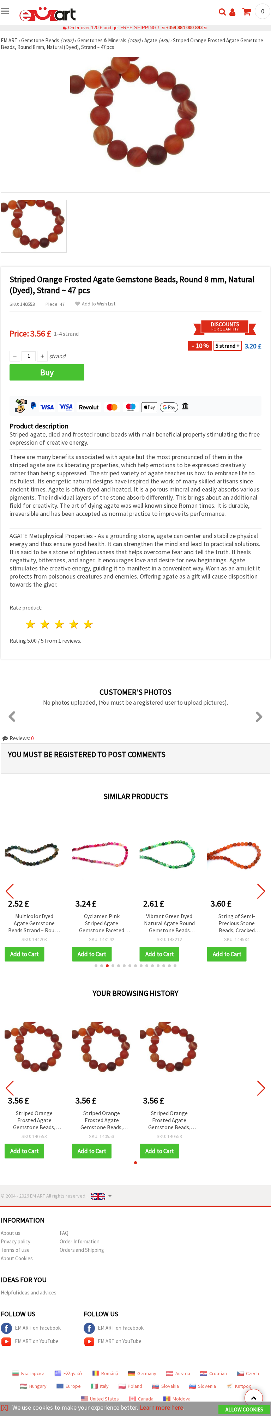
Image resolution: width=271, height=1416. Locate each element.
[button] (96, 965)
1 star (31, 624)
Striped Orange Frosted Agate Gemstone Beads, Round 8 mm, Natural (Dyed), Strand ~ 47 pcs (34, 1120)
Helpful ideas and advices (28, 1292)
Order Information (80, 1241)
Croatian (218, 1373)
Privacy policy (15, 1241)
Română (109, 1373)
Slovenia (207, 1386)
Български (32, 1373)
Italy (104, 1386)
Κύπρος (243, 1386)
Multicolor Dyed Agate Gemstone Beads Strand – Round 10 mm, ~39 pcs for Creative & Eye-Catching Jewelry (34, 924)
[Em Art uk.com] (47, 13)
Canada (145, 1399)
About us (10, 1233)
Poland (135, 1386)
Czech (252, 1373)
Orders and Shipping (82, 1250)
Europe (73, 1386)
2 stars (45, 624)
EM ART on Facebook (38, 1327)
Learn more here (161, 1407)
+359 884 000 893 (184, 27)
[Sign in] (232, 12)
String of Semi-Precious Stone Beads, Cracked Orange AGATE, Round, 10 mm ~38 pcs (237, 924)
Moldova (182, 1399)
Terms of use (15, 1250)
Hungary (38, 1386)
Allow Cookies (244, 1409)
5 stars (88, 624)
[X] (4, 1407)
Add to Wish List (98, 304)
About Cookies (17, 1258)
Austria (182, 1373)
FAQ (64, 1233)
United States (104, 1399)
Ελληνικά (73, 1373)
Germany (146, 1373)
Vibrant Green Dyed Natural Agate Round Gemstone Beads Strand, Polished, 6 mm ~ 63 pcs (169, 924)
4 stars (74, 624)
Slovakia (170, 1386)
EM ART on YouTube (37, 1341)
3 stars (60, 624)
